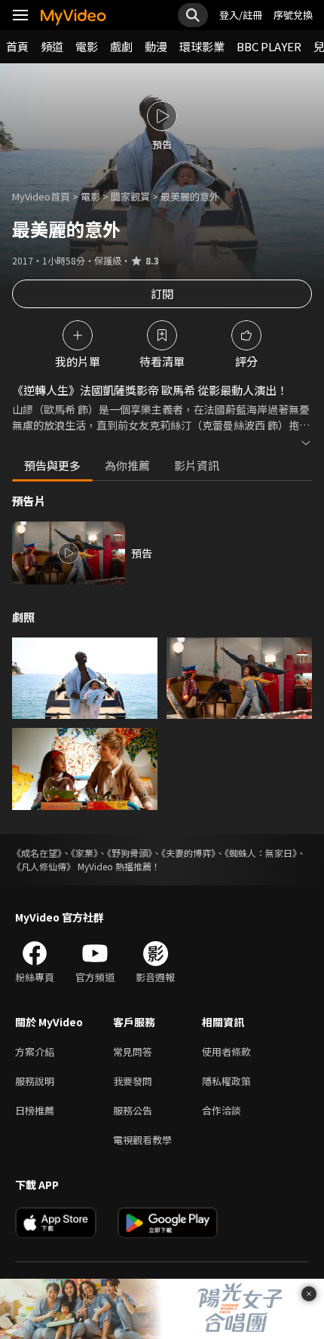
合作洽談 (221, 1110)
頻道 (52, 46)
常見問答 (132, 1051)
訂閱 (162, 293)
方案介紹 (34, 1051)
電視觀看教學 (142, 1140)
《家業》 (84, 852)
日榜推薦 (34, 1110)
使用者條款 (226, 1051)
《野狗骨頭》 (129, 852)
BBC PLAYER (269, 46)
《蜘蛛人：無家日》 (261, 852)
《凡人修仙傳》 (43, 866)
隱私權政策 (226, 1081)
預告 (141, 553)
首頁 (17, 46)
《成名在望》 (37, 852)
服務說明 (34, 1081)
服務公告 (132, 1110)
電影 (86, 46)
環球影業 (202, 46)
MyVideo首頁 (41, 196)
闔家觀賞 (130, 196)
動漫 (156, 46)
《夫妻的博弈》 (188, 852)
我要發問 (132, 1081)
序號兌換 (293, 15)
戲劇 (121, 46)
